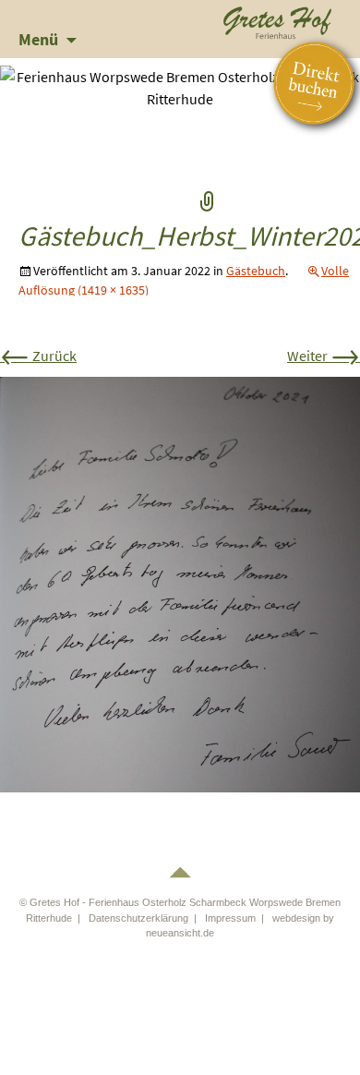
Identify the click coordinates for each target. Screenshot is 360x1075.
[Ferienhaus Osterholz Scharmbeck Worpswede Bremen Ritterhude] (278, 20)
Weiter (323, 355)
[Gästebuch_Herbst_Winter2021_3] (180, 583)
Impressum (230, 918)
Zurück (38, 355)
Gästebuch (255, 270)
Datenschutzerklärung (138, 918)
